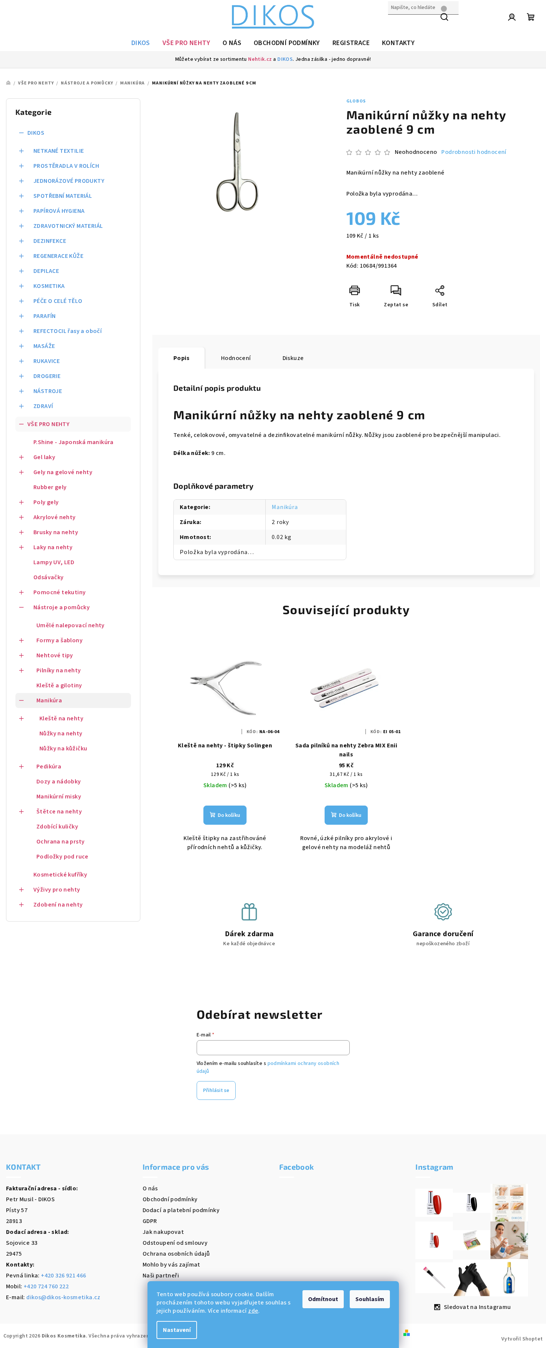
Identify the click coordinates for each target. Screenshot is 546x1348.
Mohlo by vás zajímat (171, 1265)
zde (253, 1311)
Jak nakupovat (163, 1232)
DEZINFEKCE (49, 241)
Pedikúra (48, 766)
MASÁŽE (44, 346)
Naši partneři (161, 1275)
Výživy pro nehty (56, 890)
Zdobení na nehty (58, 905)
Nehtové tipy (54, 655)
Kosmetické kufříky (60, 875)
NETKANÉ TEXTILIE (58, 151)
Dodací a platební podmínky (181, 1210)
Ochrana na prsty (60, 841)
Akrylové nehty (54, 517)
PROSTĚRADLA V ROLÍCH (66, 166)
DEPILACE (46, 271)
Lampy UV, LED (53, 562)
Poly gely (46, 502)
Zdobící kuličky (57, 826)
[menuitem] (140, 43)
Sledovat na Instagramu (477, 1307)
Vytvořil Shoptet (522, 1339)
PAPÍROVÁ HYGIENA (58, 211)
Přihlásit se (216, 1090)
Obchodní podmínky (170, 1199)
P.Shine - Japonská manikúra (73, 442)
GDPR (150, 1221)
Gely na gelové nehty (62, 472)
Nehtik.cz (260, 59)
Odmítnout (323, 1299)
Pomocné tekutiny (59, 592)
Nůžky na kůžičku (63, 748)
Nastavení (177, 1330)
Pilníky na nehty (58, 670)
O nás (150, 1188)
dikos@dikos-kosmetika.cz (63, 1297)
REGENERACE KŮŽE (58, 256)
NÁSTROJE (47, 391)
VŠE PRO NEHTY (48, 424)
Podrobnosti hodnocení (473, 152)
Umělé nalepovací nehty (70, 625)
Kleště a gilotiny (59, 685)
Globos (356, 101)
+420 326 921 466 (63, 1275)
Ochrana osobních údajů (176, 1254)
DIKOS (285, 59)
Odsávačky (48, 577)
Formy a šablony (59, 640)
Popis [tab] (181, 358)
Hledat (397, 24)
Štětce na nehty (59, 811)
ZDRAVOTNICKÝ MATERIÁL (68, 226)
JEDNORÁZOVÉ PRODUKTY (68, 181)
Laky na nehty (52, 547)
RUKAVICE (46, 361)
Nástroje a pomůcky (61, 607)
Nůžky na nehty (61, 733)
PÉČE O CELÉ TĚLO (57, 301)
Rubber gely (49, 487)
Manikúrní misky (58, 796)
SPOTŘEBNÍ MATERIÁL (62, 196)
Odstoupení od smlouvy (175, 1243)
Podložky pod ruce (62, 856)
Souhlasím (369, 1299)
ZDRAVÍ (43, 406)
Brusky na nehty (55, 532)
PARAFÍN (44, 316)
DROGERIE (46, 376)
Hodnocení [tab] (236, 358)
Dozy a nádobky (58, 781)
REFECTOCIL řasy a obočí (67, 331)
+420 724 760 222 (46, 1286)
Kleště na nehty (61, 718)
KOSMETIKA (49, 286)
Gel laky (44, 457)
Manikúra (49, 700)
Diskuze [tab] (293, 358)
